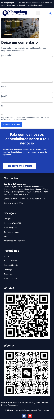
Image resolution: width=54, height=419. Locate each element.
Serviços (10, 213)
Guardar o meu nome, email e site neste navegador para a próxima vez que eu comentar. (25, 118)
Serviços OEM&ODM (12, 223)
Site (2, 106)
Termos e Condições (32, 410)
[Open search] (50, 13)
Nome (4, 86)
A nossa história (10, 278)
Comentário (6, 55)
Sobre (6, 256)
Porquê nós (11, 250)
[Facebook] (24, 416)
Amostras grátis (10, 227)
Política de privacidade (14, 410)
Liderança (8, 270)
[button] (38, 13)
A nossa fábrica (10, 261)
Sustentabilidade (11, 265)
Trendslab (8, 274)
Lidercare (45, 410)
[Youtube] (30, 416)
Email (4, 96)
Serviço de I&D (10, 219)
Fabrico (7, 236)
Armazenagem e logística (14, 241)
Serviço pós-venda (11, 232)
